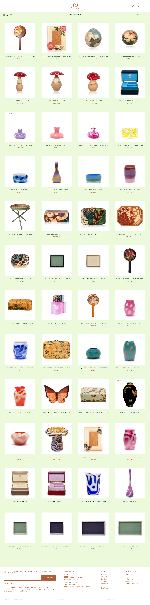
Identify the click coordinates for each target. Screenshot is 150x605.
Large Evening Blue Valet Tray (93, 546)
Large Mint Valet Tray (129, 546)
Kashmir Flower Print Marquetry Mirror (130, 279)
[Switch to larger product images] (4, 15)
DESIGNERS (36, 6)
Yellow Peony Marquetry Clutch (57, 368)
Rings (103, 586)
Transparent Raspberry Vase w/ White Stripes (129, 457)
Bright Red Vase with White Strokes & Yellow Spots (20, 412)
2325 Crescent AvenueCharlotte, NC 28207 (73, 578)
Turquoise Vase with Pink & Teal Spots (129, 368)
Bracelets (104, 577)
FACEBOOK (110, 599)
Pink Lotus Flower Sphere (130, 56)
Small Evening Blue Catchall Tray (56, 546)
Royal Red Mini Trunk (57, 501)
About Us (128, 574)
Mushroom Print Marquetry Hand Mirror (20, 56)
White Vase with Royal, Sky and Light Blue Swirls (20, 368)
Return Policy (129, 581)
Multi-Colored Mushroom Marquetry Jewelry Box (56, 234)
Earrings (104, 579)
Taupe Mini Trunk (20, 501)
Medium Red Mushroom (20, 100)
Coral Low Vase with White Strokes (20, 457)
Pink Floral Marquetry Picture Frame (56, 56)
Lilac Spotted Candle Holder (20, 145)
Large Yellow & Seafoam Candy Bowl (130, 145)
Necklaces (105, 581)
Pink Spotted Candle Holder (57, 145)
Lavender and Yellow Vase (57, 190)
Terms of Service (131, 583)
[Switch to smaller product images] (7, 15)
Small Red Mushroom (93, 100)
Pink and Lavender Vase (130, 190)
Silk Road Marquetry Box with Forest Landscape (20, 323)
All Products (106, 574)
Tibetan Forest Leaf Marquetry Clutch (93, 234)
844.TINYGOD (73, 582)
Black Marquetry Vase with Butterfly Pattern (130, 412)
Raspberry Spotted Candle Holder (93, 145)
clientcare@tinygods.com (79, 586)
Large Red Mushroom (56, 100)
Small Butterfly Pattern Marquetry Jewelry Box (20, 279)
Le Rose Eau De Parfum (56, 323)
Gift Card (104, 588)
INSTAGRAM (59, 599)
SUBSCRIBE (48, 578)
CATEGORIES (23, 6)
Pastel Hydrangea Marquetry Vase (93, 56)
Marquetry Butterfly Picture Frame (93, 457)
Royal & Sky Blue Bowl (20, 190)
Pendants (104, 583)
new (12, 6)
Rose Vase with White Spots (129, 323)
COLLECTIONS (49, 6)
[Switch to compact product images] (11, 15)
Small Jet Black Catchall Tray (57, 279)
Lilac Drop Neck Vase (130, 501)
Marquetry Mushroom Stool (57, 457)
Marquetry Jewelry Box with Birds (93, 412)
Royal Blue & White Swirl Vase (93, 501)
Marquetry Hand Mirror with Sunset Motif (93, 323)
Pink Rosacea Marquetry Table (20, 234)
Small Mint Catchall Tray (20, 546)
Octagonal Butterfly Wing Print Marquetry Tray (130, 234)
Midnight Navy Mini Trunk (130, 100)
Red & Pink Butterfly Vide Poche (56, 412)
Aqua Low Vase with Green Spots (93, 368)
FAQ (126, 577)
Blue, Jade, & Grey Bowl (93, 190)
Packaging (128, 579)
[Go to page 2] (81, 557)
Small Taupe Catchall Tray (93, 279)
